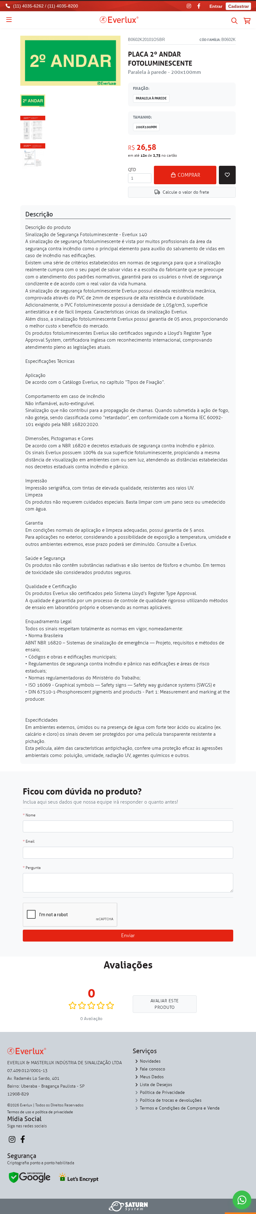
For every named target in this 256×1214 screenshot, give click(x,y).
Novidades (150, 1061)
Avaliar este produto (164, 1004)
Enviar (128, 935)
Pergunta (32, 868)
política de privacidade (54, 1112)
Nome (29, 815)
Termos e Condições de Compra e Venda (179, 1108)
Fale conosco (152, 1069)
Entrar (215, 6)
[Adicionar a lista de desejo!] (227, 175)
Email (28, 841)
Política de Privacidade (162, 1092)
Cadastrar (238, 6)
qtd (132, 169)
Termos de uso (19, 1112)
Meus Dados (152, 1076)
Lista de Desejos (156, 1084)
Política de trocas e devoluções (170, 1100)
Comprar (188, 175)
